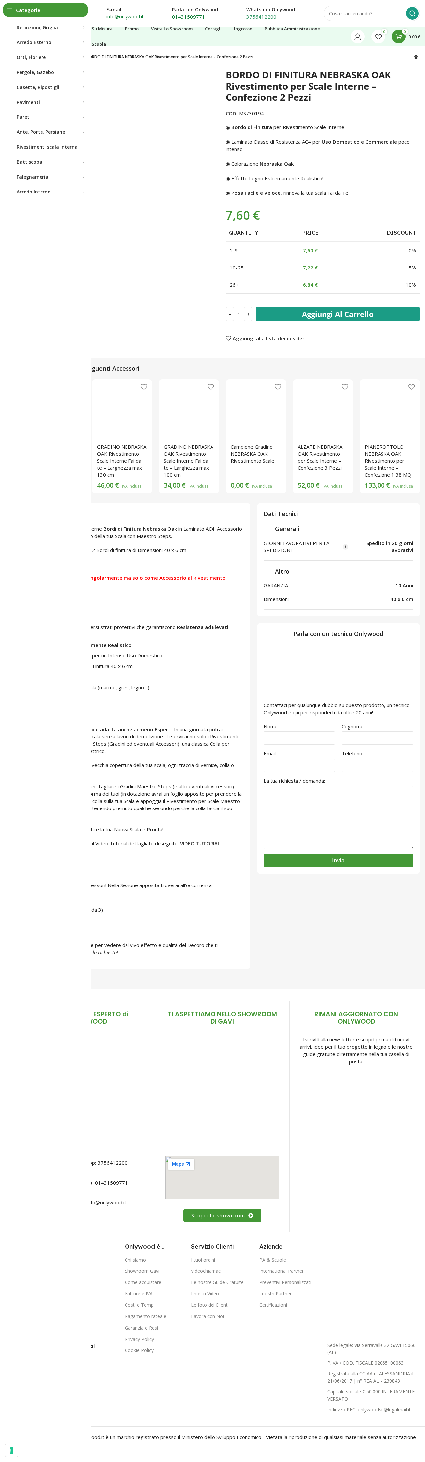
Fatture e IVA (139, 1293)
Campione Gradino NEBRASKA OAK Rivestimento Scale (252, 453)
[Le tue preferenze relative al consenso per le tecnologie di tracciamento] (11, 1450)
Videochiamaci (206, 1271)
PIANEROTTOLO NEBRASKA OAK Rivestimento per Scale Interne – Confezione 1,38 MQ (388, 460)
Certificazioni (273, 1305)
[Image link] (222, 1092)
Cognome (353, 726)
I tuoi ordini (203, 1259)
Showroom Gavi (142, 1271)
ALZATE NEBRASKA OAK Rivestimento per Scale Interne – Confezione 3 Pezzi (320, 457)
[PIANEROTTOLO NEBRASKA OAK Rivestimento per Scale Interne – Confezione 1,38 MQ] (390, 409)
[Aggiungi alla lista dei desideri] (143, 386)
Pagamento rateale (145, 1316)
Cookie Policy (139, 1350)
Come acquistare (143, 1282)
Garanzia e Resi (141, 1327)
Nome (271, 726)
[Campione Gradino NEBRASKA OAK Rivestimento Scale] (256, 409)
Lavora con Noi (207, 1316)
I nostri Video (205, 1293)
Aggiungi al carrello (338, 314)
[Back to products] (416, 57)
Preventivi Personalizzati (285, 1282)
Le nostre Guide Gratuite (217, 1282)
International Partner (281, 1271)
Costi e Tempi (140, 1305)
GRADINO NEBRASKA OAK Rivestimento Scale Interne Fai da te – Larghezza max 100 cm (188, 460)
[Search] (412, 13)
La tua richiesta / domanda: (294, 780)
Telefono (352, 753)
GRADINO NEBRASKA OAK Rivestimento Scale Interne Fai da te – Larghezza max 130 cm (121, 460)
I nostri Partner (275, 1293)
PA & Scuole (272, 1259)
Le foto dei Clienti (210, 1305)
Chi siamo (135, 1259)
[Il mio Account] (357, 36)
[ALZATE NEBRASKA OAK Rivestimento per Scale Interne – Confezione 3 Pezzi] (323, 409)
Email (270, 753)
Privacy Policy (139, 1339)
